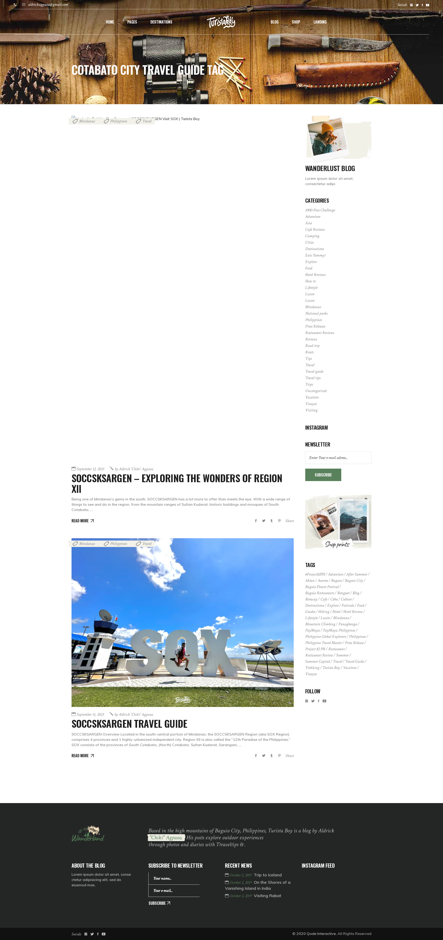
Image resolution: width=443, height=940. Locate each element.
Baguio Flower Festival (321, 586)
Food (308, 268)
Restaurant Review (319, 655)
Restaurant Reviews (319, 332)
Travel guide (314, 371)
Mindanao (87, 121)
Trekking (312, 667)
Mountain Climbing (320, 624)
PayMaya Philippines (339, 630)
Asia (308, 223)
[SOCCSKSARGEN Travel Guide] (183, 622)
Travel (146, 121)
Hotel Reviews (315, 274)
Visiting (311, 410)
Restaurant (336, 649)
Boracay (311, 599)
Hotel (336, 611)
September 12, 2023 (90, 469)
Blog (356, 593)
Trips (309, 384)
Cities (309, 242)
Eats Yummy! (315, 255)
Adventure (312, 216)
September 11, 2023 (90, 714)
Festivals (348, 605)
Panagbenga (347, 624)
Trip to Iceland (268, 875)
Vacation (312, 397)
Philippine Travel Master (323, 642)
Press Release (354, 642)
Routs (309, 352)
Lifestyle (311, 287)
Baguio (336, 580)
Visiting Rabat (267, 895)
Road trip (312, 345)
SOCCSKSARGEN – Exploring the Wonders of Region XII (177, 483)
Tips (308, 358)
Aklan (309, 580)
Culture (346, 599)
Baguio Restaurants (319, 593)
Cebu (334, 599)
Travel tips (312, 378)
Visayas (311, 403)
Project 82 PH (315, 649)
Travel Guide (354, 661)
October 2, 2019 (241, 875)
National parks (316, 313)
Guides (310, 611)
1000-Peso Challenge (320, 210)
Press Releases (315, 326)
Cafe (323, 599)
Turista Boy (331, 667)
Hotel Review (352, 611)
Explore (311, 261)
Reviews (311, 339)
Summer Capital (317, 661)
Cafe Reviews (315, 229)
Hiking (323, 611)
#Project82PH (315, 574)
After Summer (356, 574)
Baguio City (354, 580)
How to (310, 281)
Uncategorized (315, 390)
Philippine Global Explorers (325, 636)
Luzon (309, 294)
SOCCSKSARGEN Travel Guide (129, 723)
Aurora (323, 580)
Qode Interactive (321, 933)
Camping (312, 236)
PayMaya (312, 630)
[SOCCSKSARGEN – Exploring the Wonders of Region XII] (183, 288)
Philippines (118, 121)
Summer (342, 655)
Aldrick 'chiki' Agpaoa (134, 469)
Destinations (314, 248)
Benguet (343, 593)
